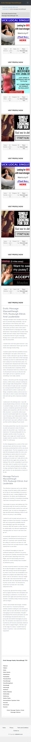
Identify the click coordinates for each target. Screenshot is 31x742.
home (3, 7)
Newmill (5, 702)
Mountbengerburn (8, 683)
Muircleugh (6, 687)
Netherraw (6, 696)
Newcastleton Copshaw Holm (11, 700)
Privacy (11, 727)
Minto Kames (6, 672)
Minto (4, 670)
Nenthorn (5, 689)
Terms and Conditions (22, 727)
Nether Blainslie (7, 692)
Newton (5, 707)
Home (5, 727)
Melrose (5, 666)
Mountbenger (6, 681)
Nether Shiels (7, 698)
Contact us (16, 730)
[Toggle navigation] (28, 2)
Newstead (6, 705)
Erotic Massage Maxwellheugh (11, 3)
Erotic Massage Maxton (13, 710)
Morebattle (6, 677)
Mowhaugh (6, 685)
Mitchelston (6, 674)
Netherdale (6, 694)
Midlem (5, 668)
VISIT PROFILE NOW (15, 62)
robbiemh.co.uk (18, 734)
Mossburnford (7, 679)
